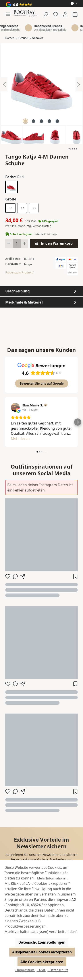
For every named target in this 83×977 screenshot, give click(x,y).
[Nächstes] (78, 84)
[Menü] (9, 14)
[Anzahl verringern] (9, 243)
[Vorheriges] (4, 84)
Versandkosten (42, 226)
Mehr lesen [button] (20, 438)
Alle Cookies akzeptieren (42, 961)
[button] (5, 422)
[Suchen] (46, 14)
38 (34, 208)
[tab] (41, 291)
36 (10, 208)
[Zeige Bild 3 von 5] (41, 121)
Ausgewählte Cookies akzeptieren (42, 952)
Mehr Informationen (52, 878)
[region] (41, 93)
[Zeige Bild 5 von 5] (57, 121)
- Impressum (25, 970)
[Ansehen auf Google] (15, 407)
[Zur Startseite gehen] (25, 14)
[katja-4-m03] (41, 84)
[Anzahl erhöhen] (24, 243)
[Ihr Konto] (65, 14)
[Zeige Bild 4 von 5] (49, 121)
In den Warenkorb (57, 243)
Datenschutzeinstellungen (42, 942)
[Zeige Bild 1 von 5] (25, 121)
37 (22, 208)
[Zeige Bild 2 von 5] (33, 121)
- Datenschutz (58, 970)
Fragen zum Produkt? (19, 272)
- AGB (41, 970)
